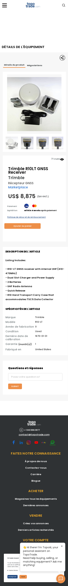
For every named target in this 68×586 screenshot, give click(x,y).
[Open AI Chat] (60, 578)
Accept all (12, 577)
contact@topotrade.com (34, 434)
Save (23, 577)
